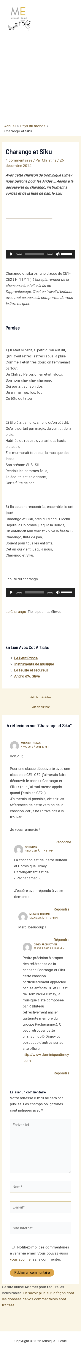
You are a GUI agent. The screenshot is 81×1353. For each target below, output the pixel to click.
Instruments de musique (34, 664)
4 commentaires (19, 160)
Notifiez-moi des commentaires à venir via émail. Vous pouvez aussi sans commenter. (39, 1253)
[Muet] (58, 254)
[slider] (67, 254)
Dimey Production (45, 944)
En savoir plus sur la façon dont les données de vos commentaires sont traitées (38, 1299)
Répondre (63, 842)
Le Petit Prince (26, 658)
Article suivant (41, 707)
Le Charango (16, 611)
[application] (40, 254)
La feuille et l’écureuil (31, 670)
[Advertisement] (40, 80)
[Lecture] (11, 254)
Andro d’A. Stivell (27, 676)
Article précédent (41, 697)
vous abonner (21, 1259)
